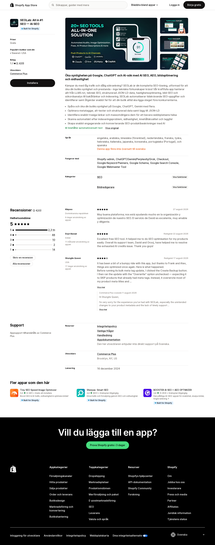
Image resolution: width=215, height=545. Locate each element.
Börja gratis (194, 4)
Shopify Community (140, 488)
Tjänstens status (177, 519)
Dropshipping (97, 476)
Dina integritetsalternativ (127, 535)
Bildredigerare (105, 187)
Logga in (174, 4)
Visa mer (101, 287)
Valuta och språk (98, 519)
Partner (171, 500)
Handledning (104, 335)
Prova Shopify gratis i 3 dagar (107, 445)
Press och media (177, 494)
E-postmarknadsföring (102, 500)
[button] (41, 395)
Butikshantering (58, 516)
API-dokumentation (139, 482)
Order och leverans (60, 494)
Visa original (112, 128)
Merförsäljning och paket (104, 494)
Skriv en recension (23, 257)
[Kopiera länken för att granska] (74, 209)
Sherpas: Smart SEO (97, 390)
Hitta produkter (58, 482)
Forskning (134, 494)
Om (169, 476)
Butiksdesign (57, 500)
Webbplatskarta (99, 535)
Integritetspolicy (107, 326)
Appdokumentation (108, 339)
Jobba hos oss (176, 482)
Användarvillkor (53, 535)
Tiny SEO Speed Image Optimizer (38, 390)
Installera (32, 82)
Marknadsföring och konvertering (61, 508)
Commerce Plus (18, 73)
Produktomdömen (99, 488)
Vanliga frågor (105, 330)
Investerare (174, 488)
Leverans (94, 513)
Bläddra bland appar (143, 4)
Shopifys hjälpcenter (140, 476)
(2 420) (20, 63)
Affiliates (172, 506)
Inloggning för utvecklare (25, 535)
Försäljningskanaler (60, 476)
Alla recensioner (21, 263)
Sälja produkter (58, 488)
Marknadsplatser (99, 482)
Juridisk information (179, 513)
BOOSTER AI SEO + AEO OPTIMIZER (172, 390)
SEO (99, 177)
